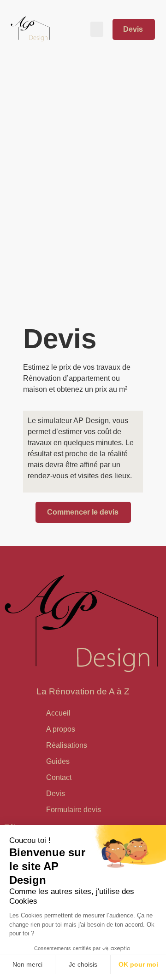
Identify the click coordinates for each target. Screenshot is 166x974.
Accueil (58, 713)
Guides (58, 761)
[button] (96, 29)
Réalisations (66, 745)
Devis (55, 793)
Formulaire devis (73, 810)
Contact (58, 777)
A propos (60, 729)
